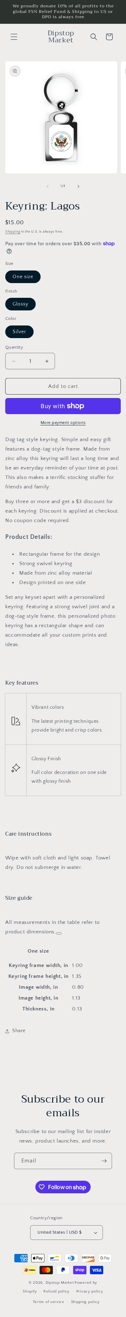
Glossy (20, 304)
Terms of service (48, 1302)
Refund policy (56, 1291)
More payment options (63, 422)
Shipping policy (85, 1302)
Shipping (12, 232)
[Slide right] (78, 186)
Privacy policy (89, 1291)
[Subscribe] (104, 1161)
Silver (19, 332)
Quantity (14, 347)
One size (23, 277)
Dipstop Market (60, 1283)
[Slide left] (47, 186)
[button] (14, 36)
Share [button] (19, 1031)
